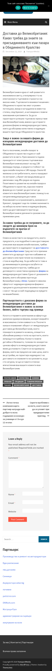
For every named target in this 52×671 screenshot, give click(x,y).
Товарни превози (34, 382)
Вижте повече (30, 8)
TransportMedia (32, 51)
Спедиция (19, 382)
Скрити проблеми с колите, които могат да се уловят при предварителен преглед (38, 409)
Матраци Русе (10, 609)
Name (11, 494)
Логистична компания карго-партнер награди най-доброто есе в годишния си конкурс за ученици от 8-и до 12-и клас (14, 412)
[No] (48, 6)
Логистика (24, 378)
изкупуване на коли (12, 622)
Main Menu (12, 22)
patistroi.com (9, 596)
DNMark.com (9, 602)
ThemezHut (7, 667)
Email (11, 503)
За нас (6, 642)
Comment (13, 457)
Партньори (27, 642)
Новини (35, 378)
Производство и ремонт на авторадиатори (24, 556)
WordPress (24, 664)
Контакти (15, 642)
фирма (42, 271)
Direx (24, 280)
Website (12, 511)
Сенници (7, 576)
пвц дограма (9, 569)
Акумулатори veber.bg (13, 582)
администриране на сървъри (17, 616)
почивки (7, 589)
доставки (36, 385)
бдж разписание (11, 563)
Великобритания (21, 385)
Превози (8, 382)
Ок (18, 8)
